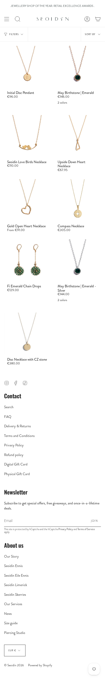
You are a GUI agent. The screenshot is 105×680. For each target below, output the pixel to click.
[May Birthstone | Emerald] (78, 67)
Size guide (11, 623)
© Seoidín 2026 (14, 665)
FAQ (7, 416)
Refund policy (13, 454)
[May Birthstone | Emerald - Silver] (78, 260)
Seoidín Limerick (15, 584)
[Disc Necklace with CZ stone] (27, 333)
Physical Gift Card (17, 473)
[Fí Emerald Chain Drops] (27, 260)
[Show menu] (6, 19)
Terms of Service (86, 529)
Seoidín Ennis (13, 565)
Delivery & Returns (17, 426)
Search (9, 406)
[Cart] (98, 19)
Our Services (13, 603)
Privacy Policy (14, 445)
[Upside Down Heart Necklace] (78, 136)
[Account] (87, 19)
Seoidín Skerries (15, 594)
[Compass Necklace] (78, 200)
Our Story (11, 556)
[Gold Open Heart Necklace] (27, 200)
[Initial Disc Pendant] (27, 67)
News (8, 613)
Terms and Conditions (19, 435)
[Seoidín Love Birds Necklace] (27, 136)
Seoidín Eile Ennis (16, 575)
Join (94, 520)
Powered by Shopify (40, 665)
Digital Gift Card (16, 464)
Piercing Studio (14, 632)
